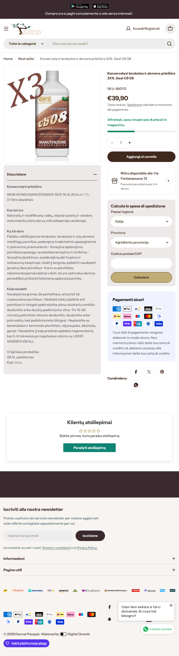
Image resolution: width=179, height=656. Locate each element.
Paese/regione (122, 212)
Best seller (26, 59)
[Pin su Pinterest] (162, 372)
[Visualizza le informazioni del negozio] (168, 180)
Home (8, 59)
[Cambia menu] (6, 28)
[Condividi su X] (149, 372)
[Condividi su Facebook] (136, 372)
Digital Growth (79, 634)
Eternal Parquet (27, 634)
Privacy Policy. (87, 548)
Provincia (118, 233)
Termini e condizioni (56, 548)
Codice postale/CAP (126, 254)
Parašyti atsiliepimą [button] (90, 447)
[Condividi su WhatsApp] (136, 385)
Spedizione (134, 104)
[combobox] (89, 43)
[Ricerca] (169, 43)
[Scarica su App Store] (101, 6)
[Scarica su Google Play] (80, 6)
